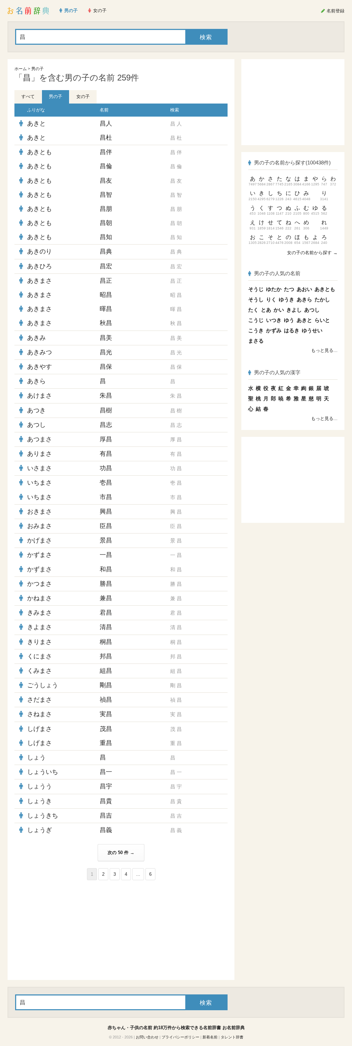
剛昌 (106, 685)
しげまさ (39, 728)
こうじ (256, 320)
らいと (322, 320)
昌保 (106, 366)
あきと (36, 123)
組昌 (106, 670)
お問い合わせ (147, 1037)
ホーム (20, 68)
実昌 (106, 714)
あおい (304, 289)
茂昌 (106, 728)
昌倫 (106, 166)
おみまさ (39, 525)
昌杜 (106, 137)
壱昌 (106, 482)
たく (253, 310)
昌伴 (106, 152)
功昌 (106, 468)
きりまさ (39, 641)
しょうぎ (39, 830)
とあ (266, 310)
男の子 (37, 68)
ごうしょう (42, 685)
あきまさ (39, 280)
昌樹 (106, 410)
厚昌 (106, 439)
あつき (36, 410)
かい (279, 310)
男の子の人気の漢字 (277, 372)
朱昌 (106, 395)
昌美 (106, 337)
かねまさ (39, 598)
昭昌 (106, 294)
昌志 (106, 424)
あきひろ (39, 266)
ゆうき (286, 299)
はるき (291, 330)
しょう (36, 757)
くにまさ (39, 656)
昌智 (106, 194)
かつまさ (39, 583)
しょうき (39, 801)
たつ (289, 289)
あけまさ (39, 395)
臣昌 (106, 525)
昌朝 (106, 222)
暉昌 (106, 308)
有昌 (106, 453)
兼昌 (106, 598)
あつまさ (39, 439)
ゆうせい (312, 330)
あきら (36, 381)
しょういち (42, 771)
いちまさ (39, 482)
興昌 (106, 511)
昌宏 (106, 266)
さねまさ (39, 714)
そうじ (256, 289)
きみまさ (39, 612)
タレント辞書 (232, 1037)
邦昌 (106, 656)
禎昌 (106, 699)
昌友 (106, 180)
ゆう (289, 320)
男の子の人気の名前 (277, 273)
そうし (256, 299)
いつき (274, 320)
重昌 (106, 743)
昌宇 (106, 786)
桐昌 (106, 641)
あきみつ (39, 352)
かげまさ (39, 540)
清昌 (106, 627)
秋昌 (106, 323)
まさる (256, 341)
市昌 (106, 497)
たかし (322, 299)
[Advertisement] (66, 930)
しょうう (39, 786)
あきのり (39, 251)
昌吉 (106, 815)
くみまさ (39, 670)
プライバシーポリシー (180, 1037)
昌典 (106, 251)
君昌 (106, 612)
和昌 (106, 569)
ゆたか (274, 289)
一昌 (106, 554)
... (138, 874)
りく (271, 299)
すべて (28, 96)
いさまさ (39, 468)
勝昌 (106, 583)
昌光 (106, 352)
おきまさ (39, 511)
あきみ (36, 337)
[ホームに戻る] (28, 10)
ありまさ (39, 453)
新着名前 (210, 1037)
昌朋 (106, 208)
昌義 (106, 830)
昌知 (106, 237)
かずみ (274, 330)
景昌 (106, 540)
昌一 (106, 771)
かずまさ (39, 554)
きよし (294, 310)
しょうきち (42, 815)
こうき (256, 330)
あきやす (39, 366)
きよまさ (39, 627)
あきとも (39, 152)
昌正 (106, 280)
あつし (36, 424)
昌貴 (106, 801)
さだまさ (39, 699)
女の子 (83, 96)
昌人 (106, 123)
